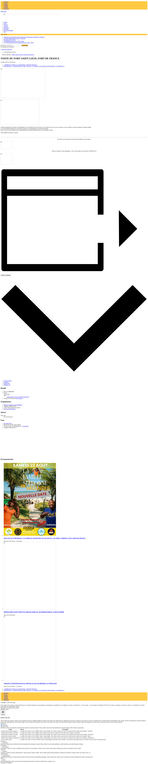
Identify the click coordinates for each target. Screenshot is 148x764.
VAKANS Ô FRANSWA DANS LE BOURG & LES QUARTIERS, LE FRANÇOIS (30, 683)
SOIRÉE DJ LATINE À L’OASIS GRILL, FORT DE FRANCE (20, 64)
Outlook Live (7, 385)
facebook (6, 695)
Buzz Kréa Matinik (8, 30)
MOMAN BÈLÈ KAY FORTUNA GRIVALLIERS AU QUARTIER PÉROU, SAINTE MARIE (34, 612)
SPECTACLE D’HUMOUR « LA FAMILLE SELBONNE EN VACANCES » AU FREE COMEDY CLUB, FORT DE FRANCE (44, 538)
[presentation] (30, 535)
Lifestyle (6, 25)
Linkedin (6, 698)
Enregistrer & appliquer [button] (6, 762)
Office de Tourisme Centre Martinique (13, 405)
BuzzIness (6, 27)
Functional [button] (3, 741)
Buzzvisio (6, 29)
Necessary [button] (3, 723)
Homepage (6, 700)
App (5, 32)
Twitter (5, 694)
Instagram (6, 693)
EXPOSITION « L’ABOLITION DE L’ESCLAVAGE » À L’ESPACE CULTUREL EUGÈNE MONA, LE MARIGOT (34, 66)
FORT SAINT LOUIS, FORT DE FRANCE (18, 397)
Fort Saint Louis (8, 423)
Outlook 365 (7, 383)
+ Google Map (24, 426)
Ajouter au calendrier (5, 275)
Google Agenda (7, 380)
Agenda (6, 26)
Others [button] (2, 758)
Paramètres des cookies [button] (6, 708)
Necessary (4, 725)
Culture (5, 22)
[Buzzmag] (74, 11)
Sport (5, 23)
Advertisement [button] (4, 754)
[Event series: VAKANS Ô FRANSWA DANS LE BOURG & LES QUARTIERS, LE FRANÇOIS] (22, 686)
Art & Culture (19, 398)
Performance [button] (4, 745)
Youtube (6, 697)
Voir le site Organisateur (9, 409)
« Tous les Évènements (6, 49)
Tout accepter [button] (15, 708)
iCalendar (6, 382)
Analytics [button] (3, 749)
